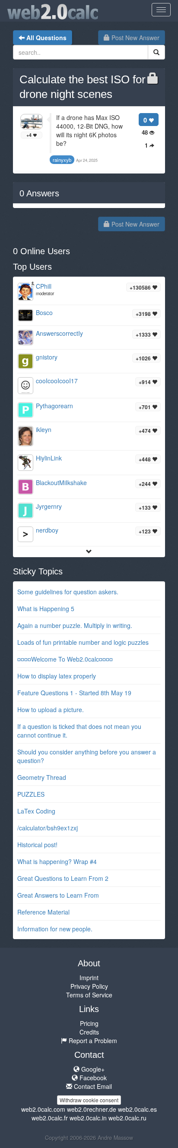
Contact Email (92, 1086)
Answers (39, 193)
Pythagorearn (54, 405)
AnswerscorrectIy (59, 333)
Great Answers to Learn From (58, 895)
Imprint (89, 977)
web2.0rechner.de (91, 1109)
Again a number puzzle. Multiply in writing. (74, 625)
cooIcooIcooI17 (57, 380)
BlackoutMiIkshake (61, 482)
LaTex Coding (36, 811)
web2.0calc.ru (127, 1117)
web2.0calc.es (137, 1109)
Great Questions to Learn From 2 (62, 878)
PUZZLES (30, 794)
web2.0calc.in (88, 1117)
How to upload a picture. (50, 709)
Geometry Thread (41, 777)
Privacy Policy (89, 986)
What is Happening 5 (45, 608)
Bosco (44, 312)
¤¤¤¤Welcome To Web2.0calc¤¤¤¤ (65, 659)
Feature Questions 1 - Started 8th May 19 (74, 692)
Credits (89, 1032)
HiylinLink (49, 458)
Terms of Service (89, 994)
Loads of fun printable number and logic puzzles (83, 642)
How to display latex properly (56, 676)
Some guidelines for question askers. (67, 591)
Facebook (92, 1077)
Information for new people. (54, 928)
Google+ (92, 1069)
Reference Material (43, 912)
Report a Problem (92, 1040)
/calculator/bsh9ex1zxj (47, 827)
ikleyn (43, 429)
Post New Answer (134, 37)
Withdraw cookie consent (89, 1100)
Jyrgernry (49, 506)
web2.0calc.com (43, 1109)
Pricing (89, 1023)
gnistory (46, 357)
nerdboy (47, 530)
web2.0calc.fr (50, 1117)
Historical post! (37, 844)
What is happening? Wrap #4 (57, 861)
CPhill (43, 286)
